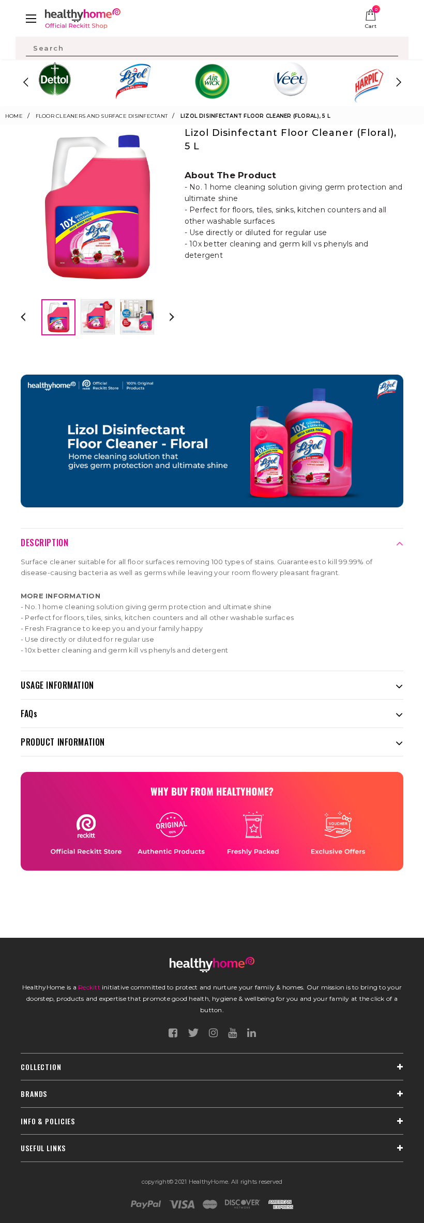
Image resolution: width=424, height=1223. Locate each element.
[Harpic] (369, 82)
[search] (212, 48)
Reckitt (89, 987)
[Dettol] (55, 82)
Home (14, 116)
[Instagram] (213, 1033)
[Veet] (290, 79)
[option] (55, 82)
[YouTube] (232, 1033)
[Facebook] (173, 1033)
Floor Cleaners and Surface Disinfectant (102, 116)
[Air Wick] (212, 81)
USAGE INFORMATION (57, 685)
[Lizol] (133, 81)
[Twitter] (193, 1033)
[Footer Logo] (212, 964)
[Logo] (82, 17)
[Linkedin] (251, 1033)
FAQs (29, 713)
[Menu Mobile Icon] (31, 18)
